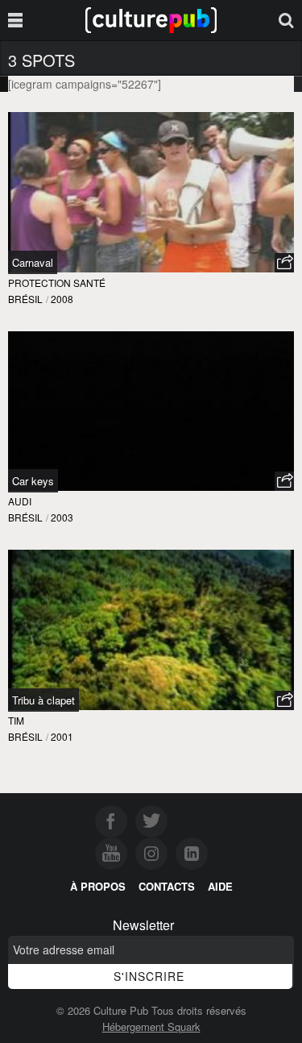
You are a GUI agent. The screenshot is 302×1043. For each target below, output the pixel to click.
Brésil (25, 298)
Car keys (33, 480)
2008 (62, 298)
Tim (16, 720)
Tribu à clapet (43, 700)
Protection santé (56, 282)
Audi (19, 501)
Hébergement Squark (151, 1026)
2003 (62, 517)
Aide (220, 886)
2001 (62, 736)
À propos (98, 886)
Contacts (167, 886)
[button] (284, 262)
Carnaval (32, 262)
